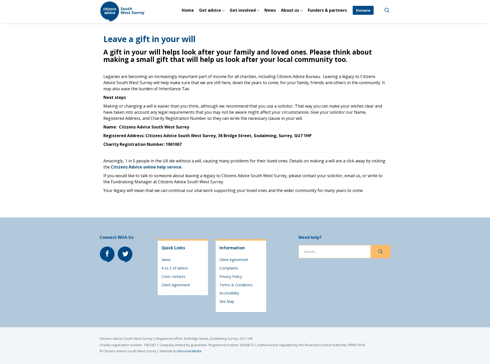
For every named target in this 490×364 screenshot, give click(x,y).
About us (290, 10)
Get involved (243, 10)
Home (188, 10)
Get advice (210, 10)
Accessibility (229, 293)
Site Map (226, 301)
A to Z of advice (175, 268)
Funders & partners (327, 10)
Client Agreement (176, 284)
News (270, 10)
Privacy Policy (230, 276)
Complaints (228, 268)
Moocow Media (189, 351)
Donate (363, 10)
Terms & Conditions (236, 284)
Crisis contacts (174, 276)
